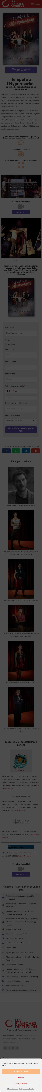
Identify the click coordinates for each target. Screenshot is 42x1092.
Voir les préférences (21, 1083)
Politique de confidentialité (26, 1089)
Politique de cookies (12, 1089)
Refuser (21, 1077)
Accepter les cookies (21, 1071)
